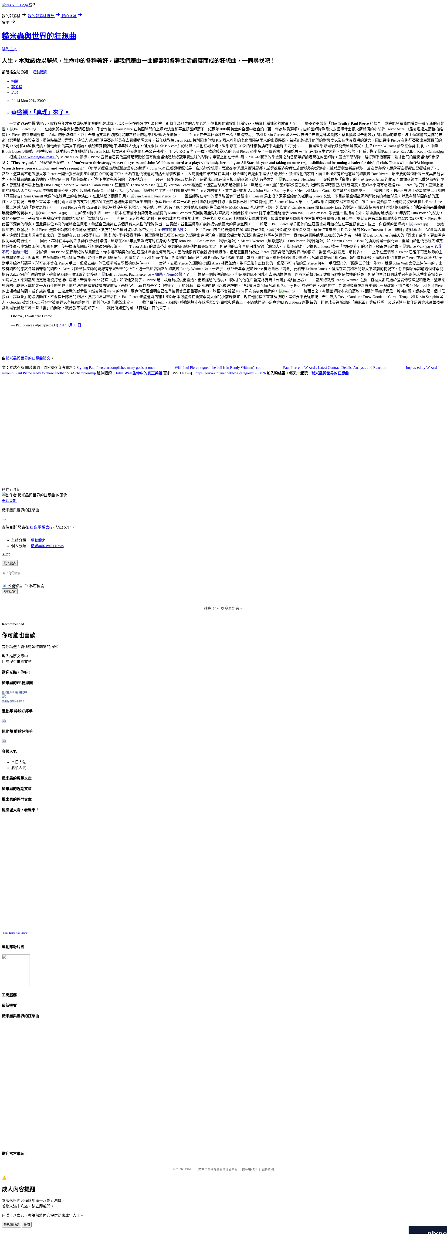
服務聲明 (268, 1169)
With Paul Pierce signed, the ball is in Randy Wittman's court (219, 368)
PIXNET (188, 1169)
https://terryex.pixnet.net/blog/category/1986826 (231, 373)
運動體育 (40, 72)
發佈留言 (10, 591)
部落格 (16, 87)
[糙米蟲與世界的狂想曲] (4, 697)
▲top (6, 554)
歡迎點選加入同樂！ (13, 701)
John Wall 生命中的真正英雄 (138, 373)
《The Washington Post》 (36, 157)
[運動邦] (16, 985)
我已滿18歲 (11, 1225)
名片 (15, 93)
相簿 (15, 81)
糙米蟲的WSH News (47, 546)
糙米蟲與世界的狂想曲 (39, 36)
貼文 (46, 358)
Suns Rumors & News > (16, 932)
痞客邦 (35, 527)
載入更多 (10, 563)
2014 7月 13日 (70, 325)
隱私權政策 (249, 1169)
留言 (45, 527)
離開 (27, 1225)
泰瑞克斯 (9, 501)
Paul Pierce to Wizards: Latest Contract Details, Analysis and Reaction (334, 368)
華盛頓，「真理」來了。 (40, 112)
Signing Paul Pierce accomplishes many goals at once (116, 368)
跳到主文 (9, 49)
